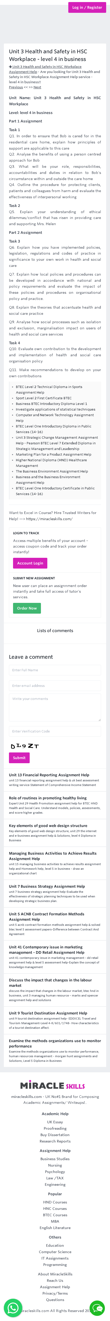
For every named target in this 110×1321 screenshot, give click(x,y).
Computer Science (55, 1252)
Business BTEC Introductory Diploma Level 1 (51, 404)
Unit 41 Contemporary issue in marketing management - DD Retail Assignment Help (46, 950)
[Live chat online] (97, 1308)
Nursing (55, 1165)
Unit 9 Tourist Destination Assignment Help (48, 1013)
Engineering (55, 1184)
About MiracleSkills (55, 1274)
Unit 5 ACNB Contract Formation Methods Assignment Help (46, 916)
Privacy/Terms (55, 1293)
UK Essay (55, 1122)
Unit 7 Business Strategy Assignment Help (47, 886)
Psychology (55, 1172)
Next (37, 87)
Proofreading (55, 1128)
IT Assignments (55, 1258)
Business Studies (55, 1159)
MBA (55, 1221)
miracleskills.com (26, 1097)
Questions (55, 1300)
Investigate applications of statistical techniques (55, 409)
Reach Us (55, 1280)
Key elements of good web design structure (48, 826)
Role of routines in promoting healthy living (48, 798)
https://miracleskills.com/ (49, 519)
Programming (55, 1265)
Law (49, 1178)
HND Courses (55, 1202)
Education (55, 1245)
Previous (16, 87)
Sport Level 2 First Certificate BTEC (44, 398)
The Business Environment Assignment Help (52, 471)
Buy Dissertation (55, 1135)
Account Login (30, 563)
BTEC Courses (55, 1215)
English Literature (55, 1228)
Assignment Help (55, 1287)
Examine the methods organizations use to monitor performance (55, 1043)
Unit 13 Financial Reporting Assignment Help (49, 775)
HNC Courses (55, 1209)
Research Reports (55, 1141)
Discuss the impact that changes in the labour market (50, 983)
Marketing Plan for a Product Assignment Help (53, 454)
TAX (60, 1178)
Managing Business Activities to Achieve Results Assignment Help (53, 856)
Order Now (27, 608)
